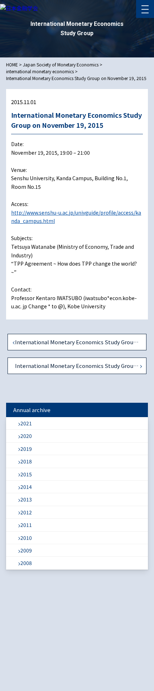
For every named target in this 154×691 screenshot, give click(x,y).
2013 (26, 499)
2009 (26, 550)
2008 (26, 562)
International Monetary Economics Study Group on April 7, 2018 (80, 365)
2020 (26, 435)
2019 (26, 448)
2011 (26, 524)
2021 (26, 423)
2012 (26, 512)
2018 (26, 461)
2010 (26, 537)
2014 (26, 486)
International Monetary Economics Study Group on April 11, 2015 (80, 342)
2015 (26, 474)
